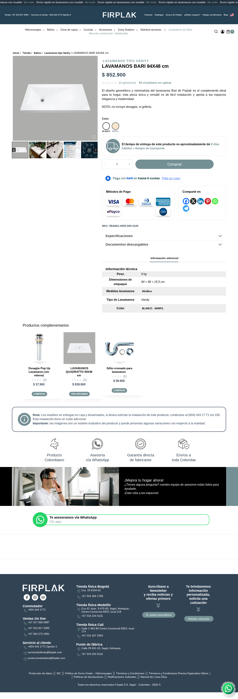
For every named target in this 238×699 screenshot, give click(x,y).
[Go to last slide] (14, 150)
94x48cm (147, 291)
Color (105, 118)
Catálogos (159, 15)
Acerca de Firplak (174, 15)
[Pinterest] (208, 201)
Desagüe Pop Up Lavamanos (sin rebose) (39, 372)
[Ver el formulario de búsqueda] (216, 32)
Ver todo (18, 2)
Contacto (148, 15)
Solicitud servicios (150, 29)
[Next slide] (96, 150)
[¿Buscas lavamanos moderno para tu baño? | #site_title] (55, 98)
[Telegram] (186, 208)
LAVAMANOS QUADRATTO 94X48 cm (79, 372)
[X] (193, 201)
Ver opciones (79, 394)
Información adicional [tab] (164, 258)
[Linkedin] (200, 201)
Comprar (174, 164)
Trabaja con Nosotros (212, 15)
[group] (20, 150)
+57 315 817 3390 (16, 15)
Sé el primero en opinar (155, 82)
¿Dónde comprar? (192, 15)
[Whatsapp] (215, 201)
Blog (226, 15)
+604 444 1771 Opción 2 (51, 15)
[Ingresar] (222, 32)
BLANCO (147, 308)
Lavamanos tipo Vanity (126, 61)
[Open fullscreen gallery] (93, 137)
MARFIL (159, 308)
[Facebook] (186, 201)
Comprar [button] (39, 394)
